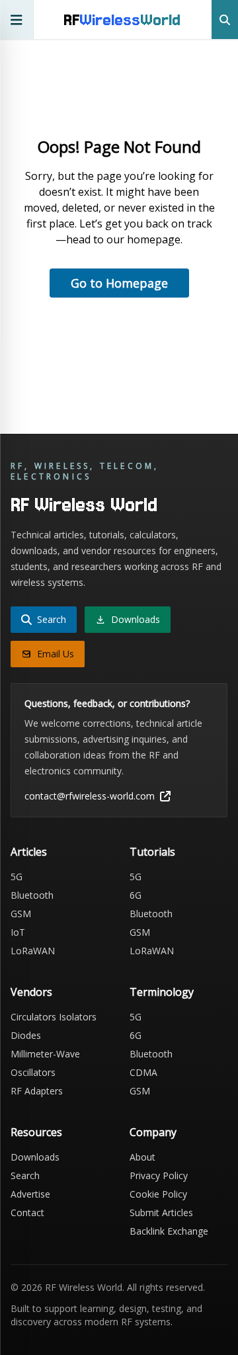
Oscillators (33, 1072)
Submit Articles (161, 1212)
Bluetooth (32, 895)
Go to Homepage (119, 283)
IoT (18, 932)
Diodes (26, 1035)
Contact (27, 1212)
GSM (21, 913)
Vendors (31, 992)
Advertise (30, 1194)
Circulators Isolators (54, 1016)
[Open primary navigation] (17, 19)
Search (25, 1175)
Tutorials (152, 851)
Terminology (162, 992)
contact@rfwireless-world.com (89, 796)
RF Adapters (37, 1091)
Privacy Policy (159, 1175)
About (142, 1157)
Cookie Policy (158, 1194)
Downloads (35, 1157)
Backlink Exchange (169, 1231)
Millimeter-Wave (45, 1053)
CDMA (143, 1072)
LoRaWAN (33, 950)
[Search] (225, 19)
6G (135, 895)
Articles (29, 851)
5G (16, 876)
